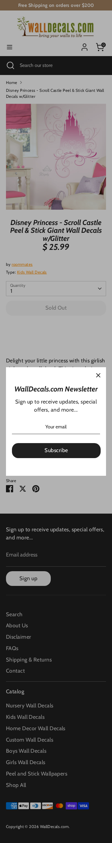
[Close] (98, 375)
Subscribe (56, 450)
